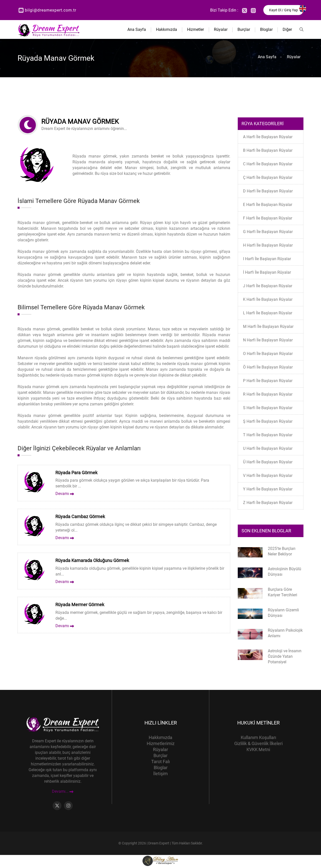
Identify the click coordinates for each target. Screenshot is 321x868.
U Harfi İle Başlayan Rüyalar (267, 448)
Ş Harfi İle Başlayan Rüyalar (267, 421)
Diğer (287, 29)
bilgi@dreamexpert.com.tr (50, 10)
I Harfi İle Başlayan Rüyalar (267, 258)
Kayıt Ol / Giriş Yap (283, 10)
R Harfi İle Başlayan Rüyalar (267, 394)
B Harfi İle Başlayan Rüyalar (267, 150)
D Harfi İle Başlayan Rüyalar (268, 191)
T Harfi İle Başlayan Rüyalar (267, 434)
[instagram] (253, 10)
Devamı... (60, 791)
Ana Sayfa (136, 29)
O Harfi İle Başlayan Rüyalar (268, 353)
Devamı (62, 493)
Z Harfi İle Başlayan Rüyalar (267, 502)
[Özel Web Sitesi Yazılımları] (160, 860)
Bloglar (266, 29)
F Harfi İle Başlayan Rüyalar (267, 218)
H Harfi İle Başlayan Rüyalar (268, 245)
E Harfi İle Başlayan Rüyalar (267, 204)
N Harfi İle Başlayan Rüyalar (268, 340)
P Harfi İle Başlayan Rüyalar (267, 380)
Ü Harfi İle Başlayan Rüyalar (267, 462)
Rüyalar (220, 29)
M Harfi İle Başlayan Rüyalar (268, 326)
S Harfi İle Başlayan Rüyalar (267, 407)
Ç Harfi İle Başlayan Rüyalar (267, 177)
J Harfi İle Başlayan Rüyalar (267, 285)
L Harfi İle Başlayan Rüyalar (267, 313)
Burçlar (243, 29)
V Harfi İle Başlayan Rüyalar (267, 475)
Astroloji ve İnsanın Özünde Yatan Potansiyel (284, 656)
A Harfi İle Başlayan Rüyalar (267, 136)
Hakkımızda (166, 29)
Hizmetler (195, 29)
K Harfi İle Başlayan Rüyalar (267, 299)
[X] (244, 10)
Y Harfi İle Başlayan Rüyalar (267, 489)
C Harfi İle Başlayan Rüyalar (267, 164)
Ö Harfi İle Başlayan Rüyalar (268, 367)
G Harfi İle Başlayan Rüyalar (268, 231)
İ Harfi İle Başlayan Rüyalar (267, 272)
